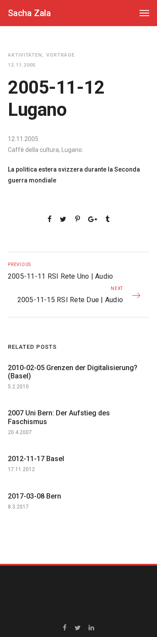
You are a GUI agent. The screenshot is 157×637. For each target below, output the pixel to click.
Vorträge (60, 55)
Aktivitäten (25, 55)
